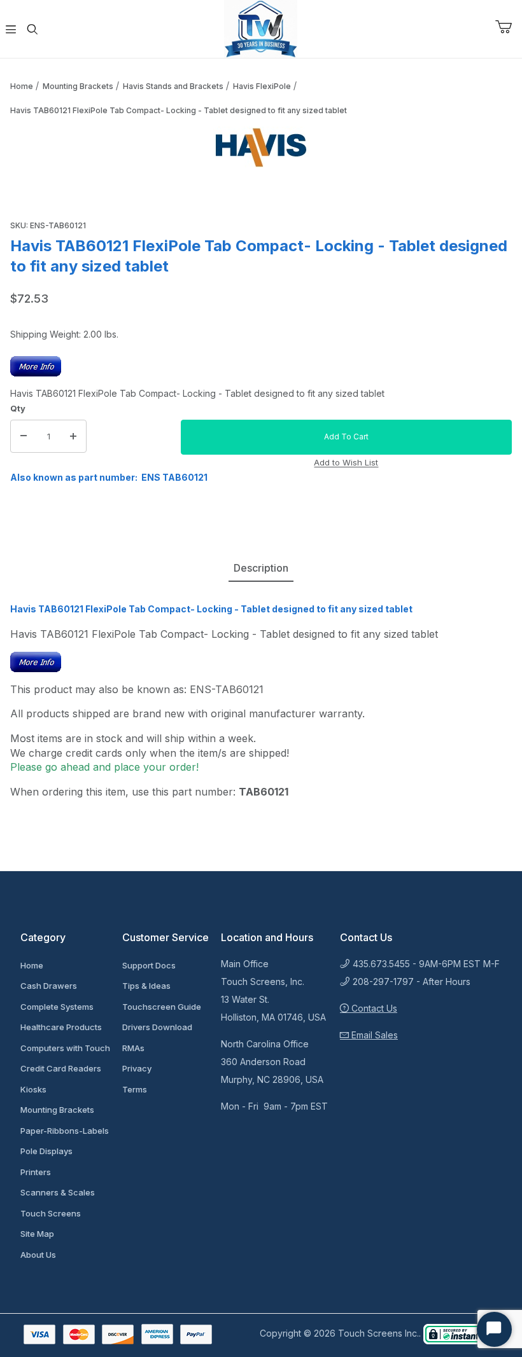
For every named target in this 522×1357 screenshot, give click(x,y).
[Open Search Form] (32, 29)
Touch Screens (50, 1213)
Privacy (137, 1068)
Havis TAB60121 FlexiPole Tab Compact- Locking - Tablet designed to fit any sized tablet (178, 110)
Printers (35, 1172)
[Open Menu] (11, 29)
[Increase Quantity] (73, 436)
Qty (17, 408)
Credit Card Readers (60, 1068)
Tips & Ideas (146, 986)
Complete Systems (57, 1007)
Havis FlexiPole (262, 86)
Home (21, 86)
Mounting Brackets (78, 86)
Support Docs (149, 965)
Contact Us (373, 1008)
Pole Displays (46, 1151)
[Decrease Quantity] (23, 436)
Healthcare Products (61, 1027)
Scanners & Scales (57, 1192)
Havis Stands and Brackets (173, 86)
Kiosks (33, 1089)
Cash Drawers (48, 986)
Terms (134, 1089)
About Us (38, 1255)
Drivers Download (157, 1027)
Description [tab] (261, 567)
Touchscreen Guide (161, 1007)
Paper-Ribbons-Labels (64, 1131)
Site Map (37, 1234)
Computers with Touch (65, 1048)
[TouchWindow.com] (260, 27)
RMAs (133, 1048)
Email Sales (373, 1035)
